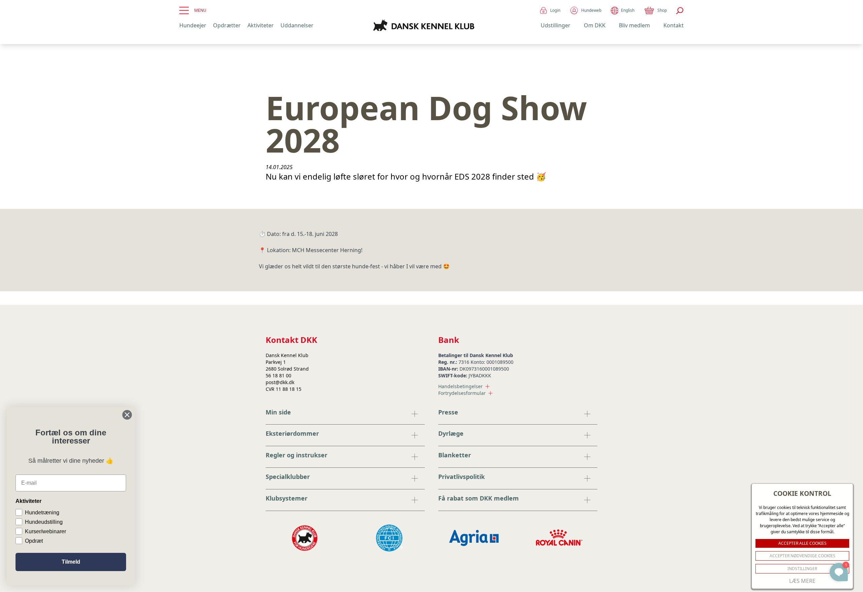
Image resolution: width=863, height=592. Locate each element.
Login (555, 10)
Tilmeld (71, 562)
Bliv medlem (634, 25)
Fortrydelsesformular (462, 393)
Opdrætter (227, 25)
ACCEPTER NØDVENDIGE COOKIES (802, 556)
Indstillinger (802, 568)
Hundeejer (192, 25)
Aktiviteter (260, 25)
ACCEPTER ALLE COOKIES (802, 543)
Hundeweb (591, 10)
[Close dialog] (127, 415)
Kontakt (673, 25)
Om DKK (594, 25)
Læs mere (802, 581)
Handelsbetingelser (460, 386)
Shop (662, 10)
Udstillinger (555, 25)
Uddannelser (297, 25)
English (627, 10)
